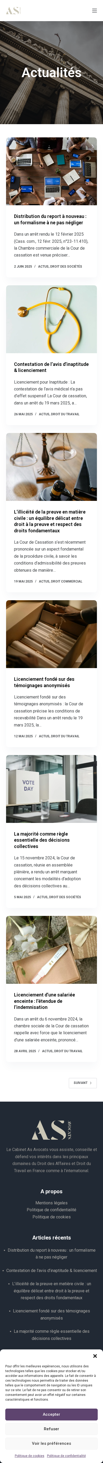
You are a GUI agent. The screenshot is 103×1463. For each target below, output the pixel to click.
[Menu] (94, 10)
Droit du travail (65, 414)
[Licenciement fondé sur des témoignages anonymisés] (51, 634)
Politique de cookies (29, 1456)
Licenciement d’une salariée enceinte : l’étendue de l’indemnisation (44, 1001)
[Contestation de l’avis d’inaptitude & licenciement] (51, 319)
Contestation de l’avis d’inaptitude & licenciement (51, 1270)
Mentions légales (51, 1202)
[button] (95, 1356)
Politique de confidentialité (66, 1456)
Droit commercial (66, 581)
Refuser (51, 1429)
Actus (43, 266)
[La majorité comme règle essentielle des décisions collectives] (51, 789)
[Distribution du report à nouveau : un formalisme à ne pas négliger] (51, 171)
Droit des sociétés (66, 266)
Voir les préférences (51, 1443)
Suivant (80, 1083)
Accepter (51, 1414)
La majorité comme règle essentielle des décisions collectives (42, 840)
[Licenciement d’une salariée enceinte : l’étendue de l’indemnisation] (51, 950)
